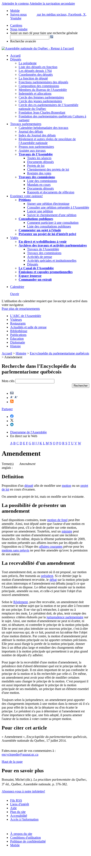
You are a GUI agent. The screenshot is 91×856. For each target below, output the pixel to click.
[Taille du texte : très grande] (16, 397)
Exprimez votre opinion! (26, 196)
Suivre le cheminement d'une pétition (51, 215)
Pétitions (25, 200)
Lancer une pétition (40, 211)
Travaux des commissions (37, 177)
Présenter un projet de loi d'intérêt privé (47, 234)
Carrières (16, 25)
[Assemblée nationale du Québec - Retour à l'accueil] (38, 48)
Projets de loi (35, 165)
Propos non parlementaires (36, 146)
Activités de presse (39, 257)
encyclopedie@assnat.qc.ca (20, 754)
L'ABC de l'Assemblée (25, 316)
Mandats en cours (39, 184)
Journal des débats (31, 131)
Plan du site (18, 812)
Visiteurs (16, 319)
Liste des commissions (42, 181)
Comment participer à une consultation (53, 222)
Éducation (17, 338)
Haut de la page (12, 761)
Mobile (15, 845)
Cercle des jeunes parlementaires (40, 101)
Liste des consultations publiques (49, 226)
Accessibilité (18, 815)
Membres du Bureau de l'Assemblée (43, 90)
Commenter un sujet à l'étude (40, 230)
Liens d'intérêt (19, 804)
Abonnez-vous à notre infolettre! (23, 791)
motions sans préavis (15, 550)
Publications (18, 335)
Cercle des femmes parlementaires (41, 97)
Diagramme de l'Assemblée (28, 432)
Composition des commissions (39, 86)
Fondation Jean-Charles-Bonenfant (42, 112)
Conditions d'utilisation (25, 837)
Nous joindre (19, 29)
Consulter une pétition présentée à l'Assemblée (58, 207)
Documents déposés (40, 162)
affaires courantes (50, 546)
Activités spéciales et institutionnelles (51, 260)
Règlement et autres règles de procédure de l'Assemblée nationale (47, 141)
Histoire (15, 346)
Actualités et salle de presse (28, 327)
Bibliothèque (18, 331)
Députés (15, 59)
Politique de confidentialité (28, 841)
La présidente (28, 63)
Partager (7, 409)
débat (53, 579)
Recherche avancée (23, 41)
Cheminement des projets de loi (48, 169)
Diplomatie (17, 342)
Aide (13, 808)
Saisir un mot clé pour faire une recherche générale (44, 33)
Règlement (20, 602)
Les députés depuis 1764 (35, 71)
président (47, 576)
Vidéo (14, 238)
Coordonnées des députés (36, 74)
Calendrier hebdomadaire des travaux (43, 127)
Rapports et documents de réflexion (50, 192)
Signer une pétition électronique (48, 203)
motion (66, 485)
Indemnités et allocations (35, 93)
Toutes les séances (39, 158)
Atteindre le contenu (15, 3)
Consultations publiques (36, 219)
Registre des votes (39, 173)
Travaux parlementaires (25, 124)
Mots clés (8, 381)
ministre (67, 531)
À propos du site (21, 834)
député (28, 485)
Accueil (15, 55)
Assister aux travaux (32, 150)
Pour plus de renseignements (21, 308)
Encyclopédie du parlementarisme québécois (59, 353)
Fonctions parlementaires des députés (43, 82)
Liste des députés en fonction (38, 67)
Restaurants (18, 323)
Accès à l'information (24, 819)
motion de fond (57, 520)
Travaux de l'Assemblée (36, 154)
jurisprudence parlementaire (65, 617)
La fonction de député (33, 78)
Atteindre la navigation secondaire (52, 3)
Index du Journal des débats (37, 135)
